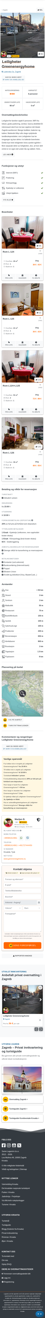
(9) (39, 246)
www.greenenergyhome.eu (15, 859)
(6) (41, 54)
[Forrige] (6, 999)
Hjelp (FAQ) (6, 1264)
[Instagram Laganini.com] (9, 1145)
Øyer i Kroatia (7, 1241)
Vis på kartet (15, 720)
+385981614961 (10, 838)
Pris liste (9, 278)
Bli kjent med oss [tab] (12, 830)
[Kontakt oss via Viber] (27, 838)
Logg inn (6, 1278)
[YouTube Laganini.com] (14, 1145)
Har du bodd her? (14, 78)
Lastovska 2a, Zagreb (12, 72)
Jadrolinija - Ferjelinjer (11, 1196)
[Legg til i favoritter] (40, 988)
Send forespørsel (24, 945)
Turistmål (5, 1221)
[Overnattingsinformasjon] (40, 1019)
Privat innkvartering (10, 1233)
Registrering (9, 1282)
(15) (39, 447)
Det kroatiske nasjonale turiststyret (16, 1188)
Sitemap (23, 1169)
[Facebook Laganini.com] (4, 1145)
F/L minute (36, 278)
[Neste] (38, 999)
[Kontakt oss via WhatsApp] (21, 838)
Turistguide (6, 1225)
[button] (22, 694)
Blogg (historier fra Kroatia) (13, 1229)
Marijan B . (11, 52)
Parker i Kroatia (8, 1192)
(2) (39, 313)
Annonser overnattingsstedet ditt (17, 1274)
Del (41, 10)
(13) (39, 380)
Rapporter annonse (23, 956)
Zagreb (5, 10)
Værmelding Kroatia (10, 1184)
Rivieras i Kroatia (9, 1237)
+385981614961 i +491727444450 (18, 845)
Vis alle (7, 200)
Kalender (22, 278)
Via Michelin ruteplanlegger (13, 1200)
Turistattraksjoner (18, 725)
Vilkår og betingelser (10, 1169)
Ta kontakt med (8, 1256)
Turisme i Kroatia (9, 1204)
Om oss (5, 1260)
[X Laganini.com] (19, 1145)
